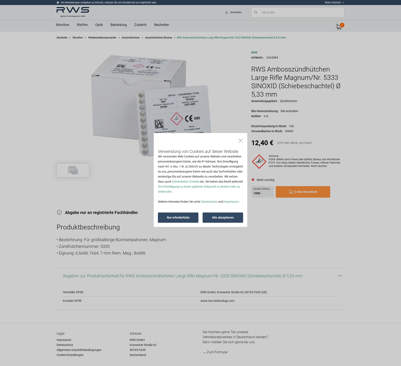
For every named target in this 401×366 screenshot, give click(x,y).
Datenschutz (209, 201)
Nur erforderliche (178, 217)
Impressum (231, 201)
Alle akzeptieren (223, 217)
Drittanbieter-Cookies (185, 181)
